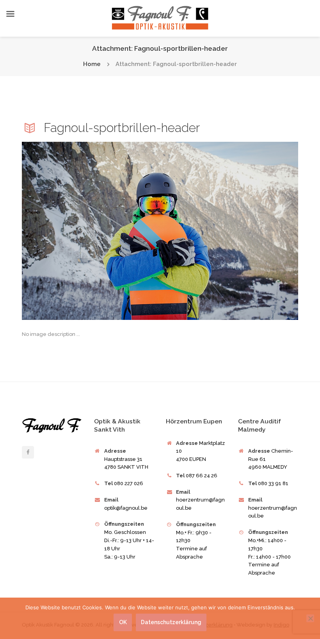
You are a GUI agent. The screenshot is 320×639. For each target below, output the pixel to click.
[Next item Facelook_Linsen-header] (229, 231)
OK (123, 622)
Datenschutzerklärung (171, 622)
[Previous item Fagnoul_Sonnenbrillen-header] (91, 231)
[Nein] (310, 618)
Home (92, 64)
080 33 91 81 (273, 483)
